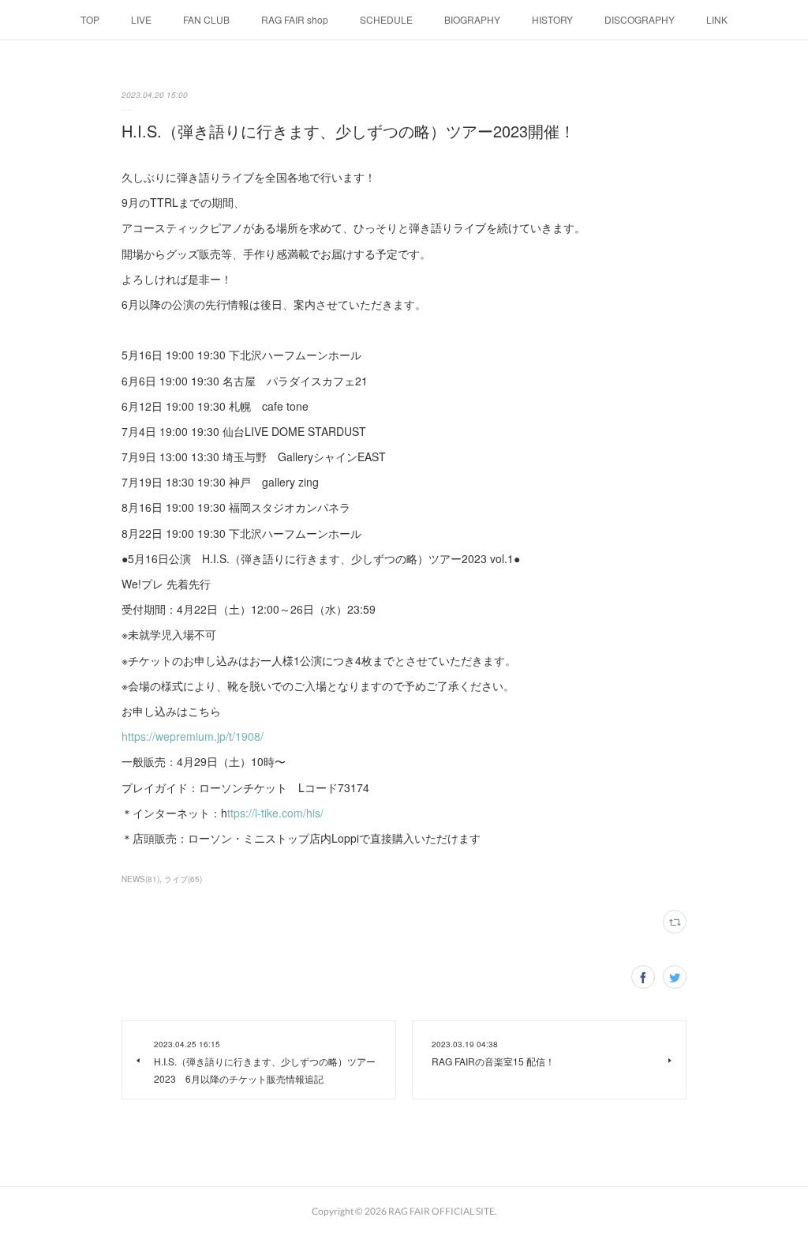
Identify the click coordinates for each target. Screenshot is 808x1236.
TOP (89, 19)
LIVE (141, 19)
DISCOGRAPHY (639, 19)
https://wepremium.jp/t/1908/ (193, 736)
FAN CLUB (206, 19)
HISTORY (552, 19)
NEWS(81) (140, 879)
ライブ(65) (183, 879)
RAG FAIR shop (294, 19)
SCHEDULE (386, 19)
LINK (717, 19)
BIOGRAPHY (472, 19)
